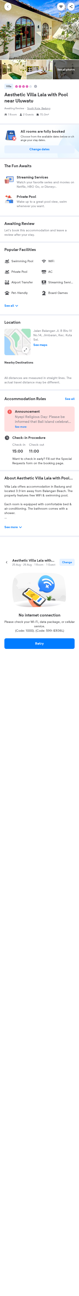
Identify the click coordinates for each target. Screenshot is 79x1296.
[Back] (7, 7)
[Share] (71, 7)
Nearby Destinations (18, 363)
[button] (17, 342)
